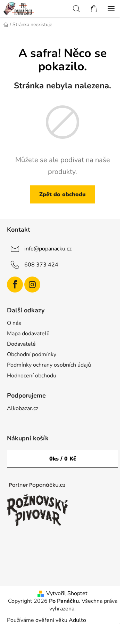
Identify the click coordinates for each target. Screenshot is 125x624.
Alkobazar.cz (22, 408)
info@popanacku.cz (48, 249)
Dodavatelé (21, 344)
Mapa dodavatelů (28, 333)
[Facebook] (15, 285)
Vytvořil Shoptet (67, 593)
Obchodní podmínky (31, 354)
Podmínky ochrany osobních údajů (49, 365)
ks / (62, 459)
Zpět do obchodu (62, 194)
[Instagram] (32, 285)
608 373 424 (41, 265)
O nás (14, 323)
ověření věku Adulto (60, 620)
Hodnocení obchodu (31, 375)
